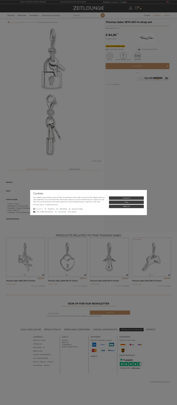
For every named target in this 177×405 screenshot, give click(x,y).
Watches (22, 15)
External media (77, 209)
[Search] (102, 15)
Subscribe (109, 312)
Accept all (126, 198)
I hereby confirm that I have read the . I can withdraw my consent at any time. (75, 316)
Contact (151, 329)
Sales (166, 15)
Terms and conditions (77, 329)
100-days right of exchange (73, 2)
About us (65, 342)
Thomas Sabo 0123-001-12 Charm (104, 281)
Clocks (147, 15)
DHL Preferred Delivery (44, 212)
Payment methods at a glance (101, 340)
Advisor (157, 15)
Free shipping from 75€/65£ (33, 2)
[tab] (37, 168)
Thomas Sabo (32, 22)
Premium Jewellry (51, 15)
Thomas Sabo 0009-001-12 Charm (63, 281)
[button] (153, 78)
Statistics (51, 209)
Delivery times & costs (127, 340)
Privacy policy (52, 329)
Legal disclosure (30, 329)
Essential (39, 209)
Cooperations (66, 344)
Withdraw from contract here (131, 330)
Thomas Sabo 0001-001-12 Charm (20, 281)
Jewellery (34, 15)
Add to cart (137, 66)
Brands (10, 15)
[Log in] (130, 8)
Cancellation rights (105, 329)
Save (126, 202)
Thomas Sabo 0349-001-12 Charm (147, 281)
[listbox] (25, 257)
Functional (62, 212)
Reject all (126, 206)
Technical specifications (37, 169)
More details (74, 169)
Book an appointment (70, 347)
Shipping (117, 84)
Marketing (63, 209)
